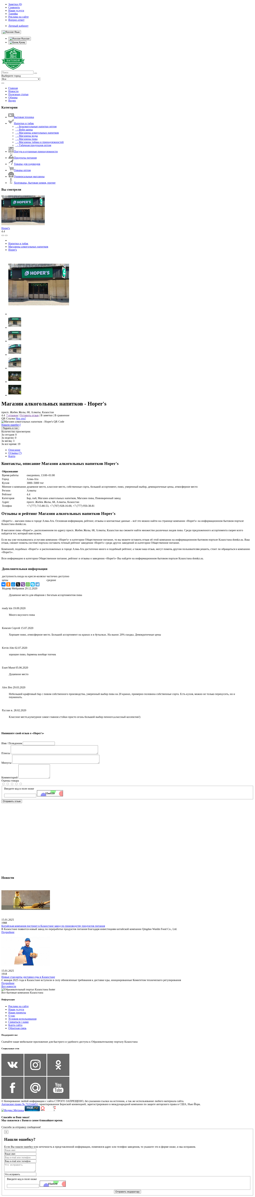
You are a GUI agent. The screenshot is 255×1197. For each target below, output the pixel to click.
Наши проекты (17, 1012)
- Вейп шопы (24, 129)
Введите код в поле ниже (19, 788)
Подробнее (7, 932)
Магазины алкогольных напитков (28, 246)
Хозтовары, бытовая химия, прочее (35, 182)
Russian (25, 38)
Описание (14, 449)
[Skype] (33, 584)
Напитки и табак (24, 123)
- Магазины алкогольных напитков (37, 132)
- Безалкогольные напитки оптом (36, 126)
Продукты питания (25, 157)
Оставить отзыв (29, 415)
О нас (11, 1015)
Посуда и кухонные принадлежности (36, 151)
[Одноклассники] (8, 584)
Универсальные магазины (29, 176)
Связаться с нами (18, 1021)
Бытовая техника (24, 117)
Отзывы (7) (15, 453)
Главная (13, 88)
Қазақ (21, 42)
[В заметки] (6, 235)
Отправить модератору (127, 1191)
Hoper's (5, 228)
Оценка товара (10, 780)
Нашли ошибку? (11, 424)
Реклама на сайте (18, 1006)
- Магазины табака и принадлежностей (39, 142)
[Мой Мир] (13, 584)
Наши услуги (16, 1009)
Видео (12, 100)
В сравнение (61, 415)
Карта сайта (15, 1025)
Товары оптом (22, 170)
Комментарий (9, 777)
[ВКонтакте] (3, 584)
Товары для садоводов (27, 163)
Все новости (8, 986)
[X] (18, 584)
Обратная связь (17, 1028)
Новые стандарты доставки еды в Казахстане (28, 976)
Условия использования (22, 1018)
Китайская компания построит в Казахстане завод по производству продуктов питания (53, 925)
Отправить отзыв (12, 801)
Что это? (21, 418)
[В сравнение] (2, 235)
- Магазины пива (26, 138)
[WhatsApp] (28, 584)
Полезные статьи (18, 94)
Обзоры (13, 97)
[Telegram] (37, 584)
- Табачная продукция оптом (33, 145)
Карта (11, 456)
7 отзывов (12, 415)
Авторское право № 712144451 (19, 1104)
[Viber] (23, 584)
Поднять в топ (10, 428)
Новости (13, 91)
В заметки (47, 415)
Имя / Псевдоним (11, 743)
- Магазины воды (26, 135)
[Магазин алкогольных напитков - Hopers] (38, 313)
